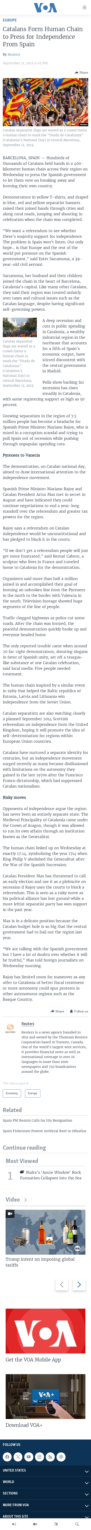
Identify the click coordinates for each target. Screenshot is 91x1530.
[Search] (77, 1524)
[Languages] (56, 1524)
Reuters (14, 54)
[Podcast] (60, 1456)
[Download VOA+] (45, 1396)
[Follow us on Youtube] (28, 1456)
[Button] (81, 73)
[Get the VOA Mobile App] (45, 1331)
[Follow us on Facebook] (7, 1456)
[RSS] (50, 1456)
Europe (10, 20)
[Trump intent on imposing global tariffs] (45, 1232)
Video (13, 1200)
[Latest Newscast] (14, 1524)
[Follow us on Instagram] (39, 1456)
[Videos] (35, 1524)
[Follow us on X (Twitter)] (18, 1456)
